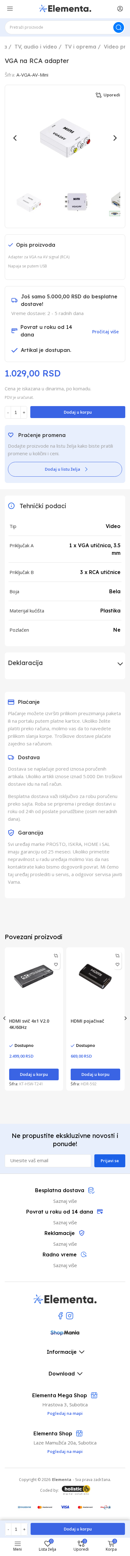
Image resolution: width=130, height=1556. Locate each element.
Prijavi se (110, 1160)
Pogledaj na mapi (65, 1451)
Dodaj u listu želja (62, 469)
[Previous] (15, 138)
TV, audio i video (36, 46)
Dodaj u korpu (78, 412)
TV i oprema (80, 46)
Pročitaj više (105, 332)
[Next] (114, 138)
